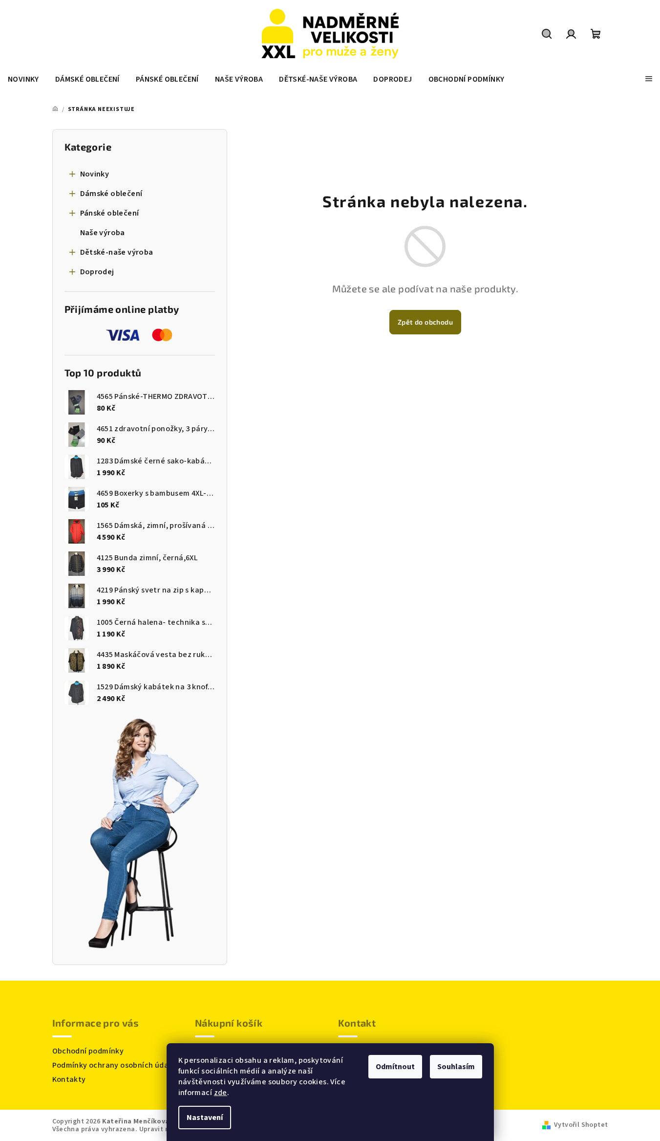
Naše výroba (102, 232)
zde (220, 1092)
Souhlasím (456, 1066)
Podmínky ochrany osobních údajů (113, 1065)
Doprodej (97, 271)
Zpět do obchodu (425, 322)
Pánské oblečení (109, 213)
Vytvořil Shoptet (581, 1125)
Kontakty (69, 1079)
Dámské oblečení (111, 193)
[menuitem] (23, 79)
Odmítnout (395, 1066)
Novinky (94, 174)
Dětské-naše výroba (116, 252)
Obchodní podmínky (88, 1051)
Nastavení (205, 1117)
